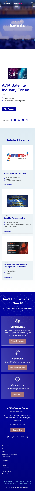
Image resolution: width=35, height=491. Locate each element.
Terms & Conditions (10, 483)
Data (3, 449)
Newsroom (5, 463)
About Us (5, 460)
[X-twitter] (18, 437)
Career (4, 465)
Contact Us (5, 474)
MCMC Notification (25, 483)
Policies (29, 481)
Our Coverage (6, 471)
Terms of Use (8, 481)
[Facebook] (8, 437)
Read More (7, 184)
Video (3, 451)
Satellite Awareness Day (15, 218)
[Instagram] (13, 437)
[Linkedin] (27, 437)
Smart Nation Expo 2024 (15, 173)
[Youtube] (22, 437)
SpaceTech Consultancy (9, 454)
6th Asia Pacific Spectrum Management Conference (15, 266)
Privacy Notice (19, 481)
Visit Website (9, 109)
